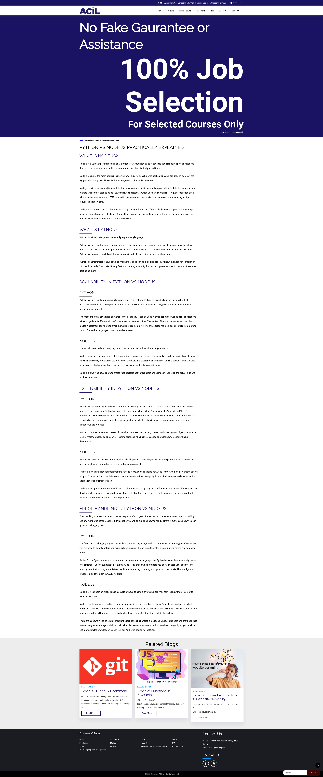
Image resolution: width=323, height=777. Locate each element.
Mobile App (83, 743)
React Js (82, 740)
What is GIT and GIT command (104, 691)
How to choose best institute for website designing (215, 697)
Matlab (113, 743)
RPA (173, 743)
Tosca (81, 746)
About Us (223, 11)
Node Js (144, 743)
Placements (201, 11)
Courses (171, 11)
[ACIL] (89, 10)
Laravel (113, 746)
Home (160, 11)
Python (174, 740)
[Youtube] (214, 763)
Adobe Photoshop (179, 746)
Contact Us (236, 11)
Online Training (185, 11)
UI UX (143, 740)
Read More (91, 713)
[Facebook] (206, 763)
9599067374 (238, 3)
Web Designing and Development (92, 750)
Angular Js (114, 740)
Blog (212, 11)
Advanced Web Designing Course (154, 746)
